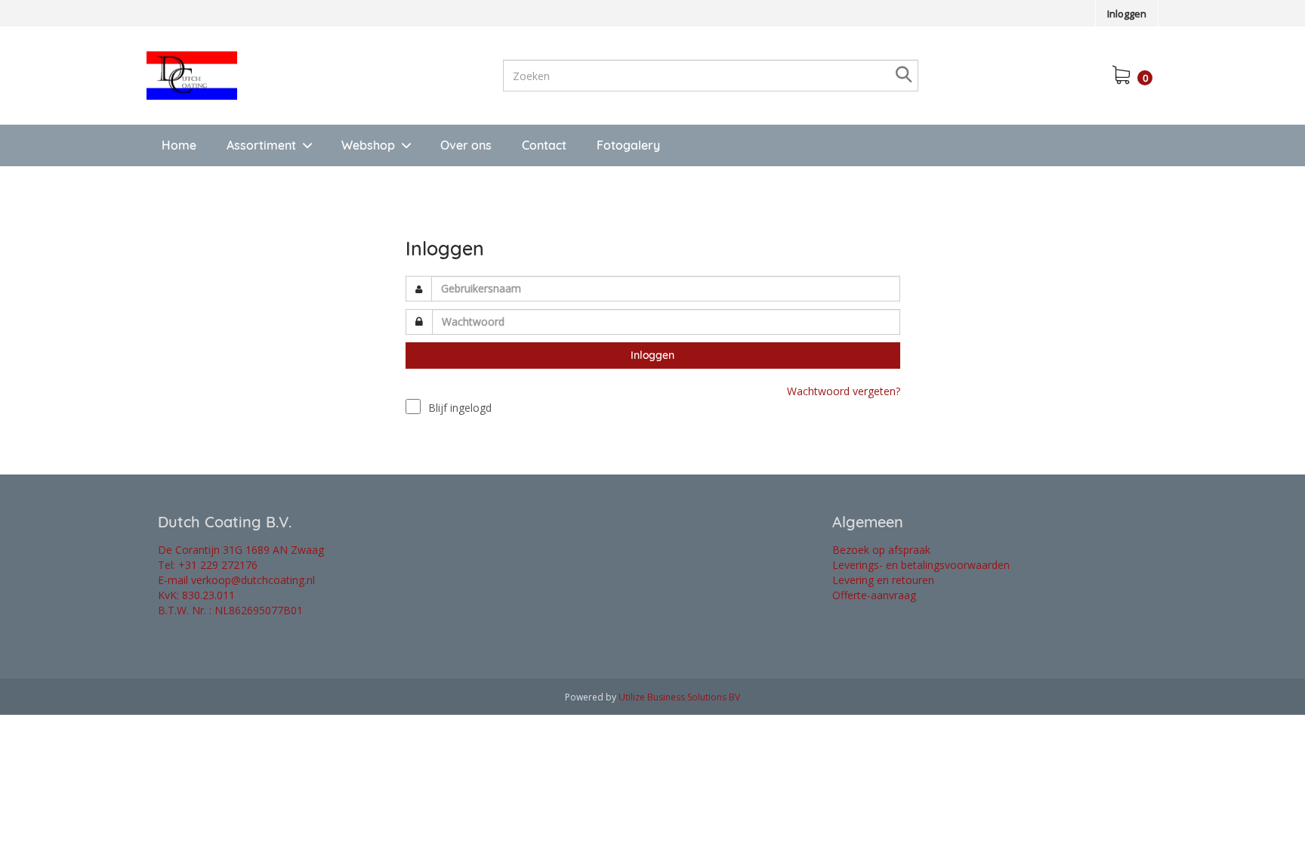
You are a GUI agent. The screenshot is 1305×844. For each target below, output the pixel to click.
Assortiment (261, 145)
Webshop (368, 145)
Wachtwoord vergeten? (843, 391)
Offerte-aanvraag (874, 595)
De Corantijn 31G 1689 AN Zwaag (241, 550)
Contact (544, 145)
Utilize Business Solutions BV (679, 697)
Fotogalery (628, 145)
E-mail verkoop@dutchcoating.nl (236, 580)
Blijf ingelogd (460, 407)
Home (179, 145)
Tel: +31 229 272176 (208, 565)
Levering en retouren (883, 580)
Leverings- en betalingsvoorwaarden (921, 565)
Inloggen (1126, 13)
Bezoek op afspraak (881, 550)
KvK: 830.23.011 (196, 595)
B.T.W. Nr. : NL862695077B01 (230, 610)
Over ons (466, 145)
